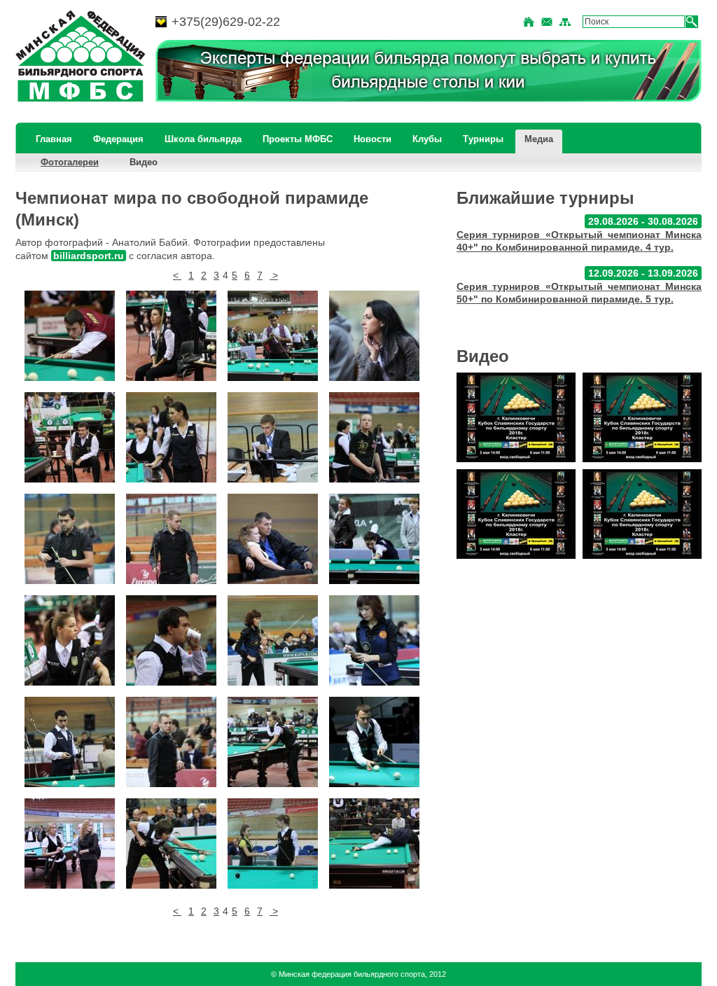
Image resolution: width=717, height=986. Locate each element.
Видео (144, 162)
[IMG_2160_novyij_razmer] (171, 336)
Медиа (538, 139)
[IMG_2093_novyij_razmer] (374, 843)
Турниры (483, 139)
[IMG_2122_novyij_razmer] (374, 539)
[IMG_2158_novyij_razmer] (272, 336)
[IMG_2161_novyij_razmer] (69, 336)
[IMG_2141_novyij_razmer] (171, 539)
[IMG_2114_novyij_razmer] (171, 640)
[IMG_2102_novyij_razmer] (272, 742)
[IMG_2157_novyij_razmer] (374, 336)
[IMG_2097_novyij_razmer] (171, 843)
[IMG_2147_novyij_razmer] (69, 539)
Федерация (118, 139)
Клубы (427, 139)
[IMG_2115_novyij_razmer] (69, 640)
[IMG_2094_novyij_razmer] (272, 843)
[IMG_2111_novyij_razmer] (374, 640)
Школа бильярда (203, 139)
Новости (372, 139)
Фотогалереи (70, 162)
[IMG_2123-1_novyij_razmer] (272, 539)
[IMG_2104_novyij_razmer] (171, 742)
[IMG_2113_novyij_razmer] (272, 640)
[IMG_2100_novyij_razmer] (69, 843)
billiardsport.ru (88, 255)
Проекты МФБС (298, 139)
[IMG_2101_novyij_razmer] (374, 742)
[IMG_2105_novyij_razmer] (69, 742)
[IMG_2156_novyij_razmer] (69, 437)
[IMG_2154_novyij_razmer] (272, 437)
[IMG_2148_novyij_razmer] (374, 437)
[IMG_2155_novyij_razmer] (171, 437)
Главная (54, 139)
